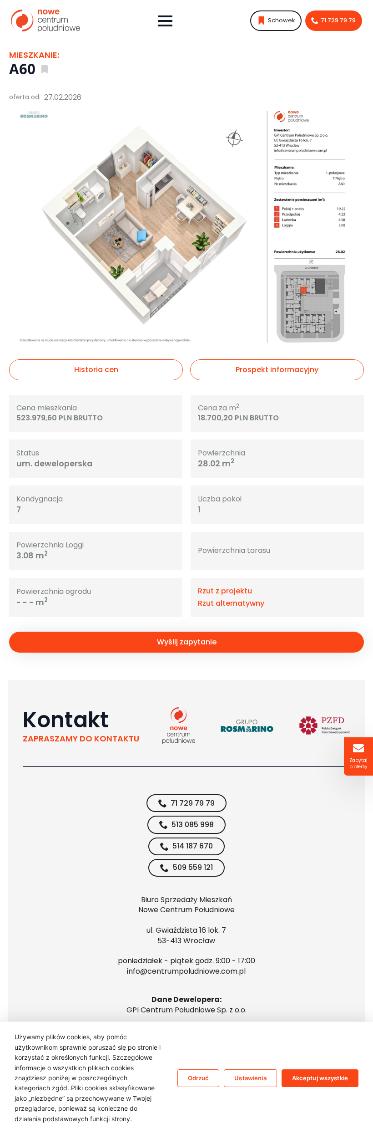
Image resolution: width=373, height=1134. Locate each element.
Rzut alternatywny (231, 603)
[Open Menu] (165, 21)
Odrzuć (198, 1078)
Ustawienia (250, 1078)
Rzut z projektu (225, 591)
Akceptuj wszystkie (320, 1078)
